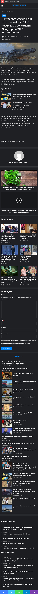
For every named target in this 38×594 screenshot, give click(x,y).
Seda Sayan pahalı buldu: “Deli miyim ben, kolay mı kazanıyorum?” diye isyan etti (28, 280)
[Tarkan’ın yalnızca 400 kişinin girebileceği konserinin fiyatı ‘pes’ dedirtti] (9, 250)
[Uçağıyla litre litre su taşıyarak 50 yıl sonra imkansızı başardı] (7, 484)
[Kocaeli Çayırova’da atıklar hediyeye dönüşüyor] (28, 250)
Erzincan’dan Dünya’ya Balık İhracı (24, 413)
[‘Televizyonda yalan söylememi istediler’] (7, 375)
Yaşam (11, 11)
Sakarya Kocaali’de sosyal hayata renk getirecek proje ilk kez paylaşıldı (8, 237)
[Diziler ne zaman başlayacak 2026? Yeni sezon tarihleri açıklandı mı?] (9, 271)
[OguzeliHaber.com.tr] (19, 5)
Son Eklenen (19, 356)
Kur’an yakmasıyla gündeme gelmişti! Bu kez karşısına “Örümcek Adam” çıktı (24, 450)
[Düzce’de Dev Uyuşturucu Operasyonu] (7, 423)
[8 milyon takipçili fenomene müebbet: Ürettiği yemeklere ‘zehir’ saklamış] (7, 492)
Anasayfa (5, 11)
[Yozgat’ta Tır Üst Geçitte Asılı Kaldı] (7, 383)
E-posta (4, 327)
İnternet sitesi (5, 334)
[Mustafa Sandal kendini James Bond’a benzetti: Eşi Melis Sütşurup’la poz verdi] (6, 105)
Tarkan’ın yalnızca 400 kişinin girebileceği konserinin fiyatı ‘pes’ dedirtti (8, 258)
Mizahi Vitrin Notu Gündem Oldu (23, 405)
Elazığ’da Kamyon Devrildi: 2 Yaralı (24, 397)
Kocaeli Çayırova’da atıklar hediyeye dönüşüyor (26, 258)
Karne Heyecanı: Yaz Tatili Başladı (24, 498)
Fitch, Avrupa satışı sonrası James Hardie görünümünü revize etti (15, 457)
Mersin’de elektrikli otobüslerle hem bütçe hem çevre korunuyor (24, 474)
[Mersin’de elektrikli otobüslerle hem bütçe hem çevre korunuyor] (6, 96)
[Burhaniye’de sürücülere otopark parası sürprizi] (7, 391)
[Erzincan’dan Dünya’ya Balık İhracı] (7, 415)
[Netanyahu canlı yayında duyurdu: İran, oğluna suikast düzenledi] (7, 431)
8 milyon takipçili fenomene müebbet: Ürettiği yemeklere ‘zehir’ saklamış (24, 491)
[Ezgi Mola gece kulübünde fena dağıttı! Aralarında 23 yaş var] (28, 228)
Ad (2, 320)
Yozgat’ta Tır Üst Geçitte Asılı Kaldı (24, 381)
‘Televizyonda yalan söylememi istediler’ (15, 1)
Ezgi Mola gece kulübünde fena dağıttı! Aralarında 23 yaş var (28, 236)
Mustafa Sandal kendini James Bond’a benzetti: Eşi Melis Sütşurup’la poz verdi (22, 105)
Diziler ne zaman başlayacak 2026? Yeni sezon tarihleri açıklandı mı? (9, 280)
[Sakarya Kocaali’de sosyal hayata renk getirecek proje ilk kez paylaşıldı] (9, 228)
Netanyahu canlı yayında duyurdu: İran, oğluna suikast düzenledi (24, 429)
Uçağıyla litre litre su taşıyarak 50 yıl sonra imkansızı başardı (24, 482)
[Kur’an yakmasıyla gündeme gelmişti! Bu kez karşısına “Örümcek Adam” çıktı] (7, 450)
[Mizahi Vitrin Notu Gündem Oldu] (7, 407)
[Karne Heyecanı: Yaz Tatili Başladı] (7, 500)
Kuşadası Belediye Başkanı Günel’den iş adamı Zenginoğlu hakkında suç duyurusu (17, 363)
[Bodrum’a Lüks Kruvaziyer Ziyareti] (7, 508)
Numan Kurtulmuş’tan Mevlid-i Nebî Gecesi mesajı (18, 443)
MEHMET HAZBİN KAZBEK (10, 36)
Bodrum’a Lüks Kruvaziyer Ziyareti (24, 506)
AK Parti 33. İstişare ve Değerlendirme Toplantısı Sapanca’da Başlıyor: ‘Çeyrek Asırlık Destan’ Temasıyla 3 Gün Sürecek (24, 466)
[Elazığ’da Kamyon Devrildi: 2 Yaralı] (7, 399)
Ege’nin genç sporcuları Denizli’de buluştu (15, 368)
